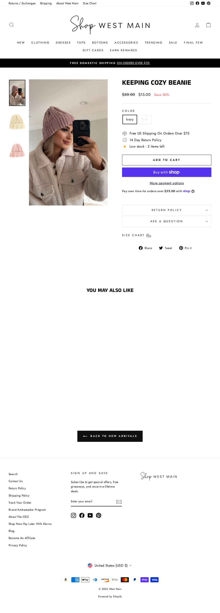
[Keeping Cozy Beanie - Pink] (35, 389)
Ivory (129, 119)
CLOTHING (40, 43)
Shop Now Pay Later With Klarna (30, 524)
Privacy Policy (18, 545)
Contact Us (16, 481)
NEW (21, 43)
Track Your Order (20, 502)
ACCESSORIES (126, 43)
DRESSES (63, 43)
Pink (145, 119)
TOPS (81, 43)
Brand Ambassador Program (27, 509)
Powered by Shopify (110, 596)
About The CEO (19, 517)
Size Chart (89, 3)
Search (13, 474)
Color (128, 111)
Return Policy (17, 488)
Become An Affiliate (22, 538)
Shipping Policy (19, 495)
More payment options (167, 183)
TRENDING (154, 43)
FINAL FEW (193, 43)
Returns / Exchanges (22, 3)
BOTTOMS (100, 43)
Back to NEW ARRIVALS (113, 436)
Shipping (46, 3)
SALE (173, 43)
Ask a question (166, 221)
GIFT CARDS (93, 50)
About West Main (67, 3)
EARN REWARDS (123, 50)
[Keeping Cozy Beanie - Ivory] (29, 389)
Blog (12, 531)
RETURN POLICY (167, 210)
